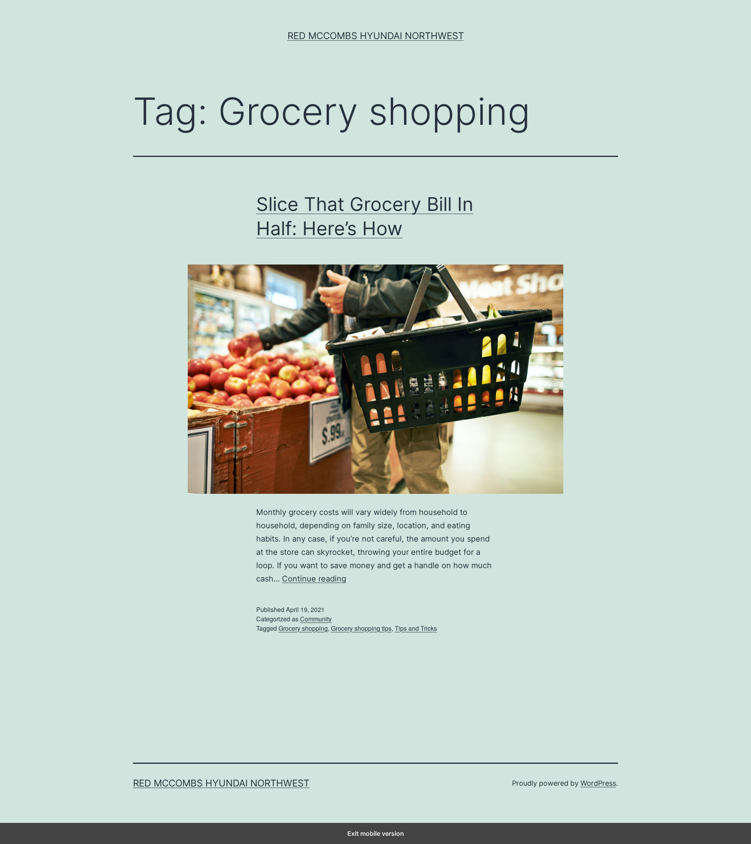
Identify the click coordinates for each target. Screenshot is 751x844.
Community (316, 618)
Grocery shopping (303, 628)
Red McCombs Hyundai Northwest (375, 35)
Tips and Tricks (416, 628)
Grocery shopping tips (361, 628)
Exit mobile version (375, 833)
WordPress (598, 783)
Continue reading (314, 578)
